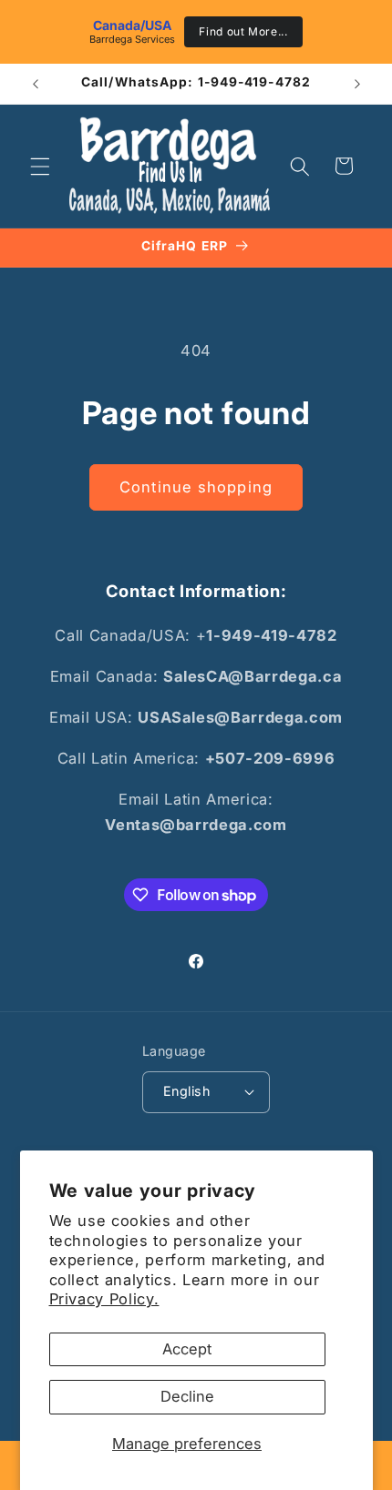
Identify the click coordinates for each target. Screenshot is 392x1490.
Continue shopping (196, 487)
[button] (40, 166)
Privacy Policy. (104, 1299)
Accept (186, 1349)
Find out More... (243, 31)
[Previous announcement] (35, 84)
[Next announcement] (357, 84)
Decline (187, 1396)
